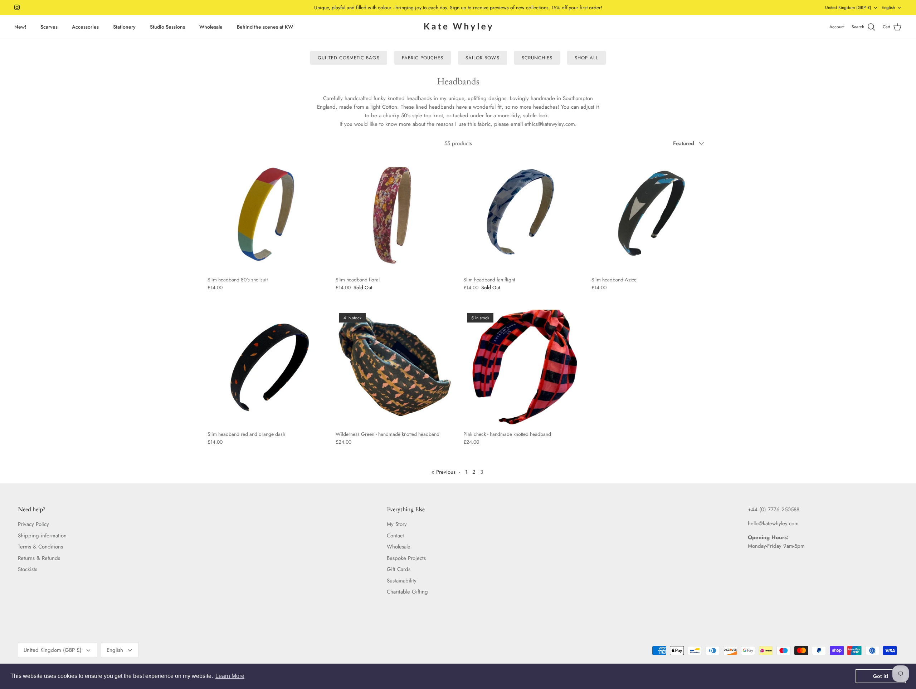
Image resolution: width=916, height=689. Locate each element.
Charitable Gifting (407, 592)
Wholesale (211, 26)
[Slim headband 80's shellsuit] (266, 213)
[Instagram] (17, 7)
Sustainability (401, 581)
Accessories (85, 26)
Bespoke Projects (406, 558)
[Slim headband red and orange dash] (266, 368)
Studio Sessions (167, 26)
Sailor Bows (482, 57)
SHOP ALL (586, 57)
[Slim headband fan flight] (522, 213)
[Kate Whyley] (458, 27)
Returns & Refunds (39, 558)
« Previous (443, 472)
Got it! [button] (880, 676)
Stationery (124, 26)
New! (20, 26)
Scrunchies (537, 57)
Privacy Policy (33, 524)
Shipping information (42, 536)
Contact (395, 536)
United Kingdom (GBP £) (848, 7)
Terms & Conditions (40, 547)
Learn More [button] (229, 676)
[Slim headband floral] (394, 213)
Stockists (27, 569)
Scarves (49, 26)
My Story (397, 524)
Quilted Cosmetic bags (349, 57)
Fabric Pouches (423, 57)
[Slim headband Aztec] (650, 213)
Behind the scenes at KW (265, 26)
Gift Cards (398, 569)
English (888, 7)
